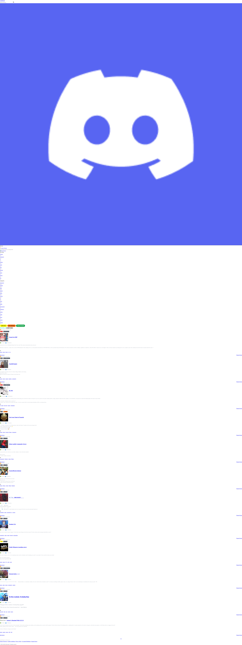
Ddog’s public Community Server (17, 444)
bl (0, 405)
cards (11, 562)
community (14, 378)
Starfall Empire (13, 364)
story (6, 611)
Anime (1, 432)
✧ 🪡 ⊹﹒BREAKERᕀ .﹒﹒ (16, 497)
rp (8, 352)
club (11, 632)
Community (14, 432)
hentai (6, 352)
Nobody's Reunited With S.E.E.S (15, 620)
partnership (9, 512)
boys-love (5, 405)
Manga (10, 432)
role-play (1, 611)
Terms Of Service (3, 641)
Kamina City (12, 524)
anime (1, 352)
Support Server (34, 641)
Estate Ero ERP (13, 337)
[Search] (13, 2)
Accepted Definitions (26, 641)
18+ (6, 562)
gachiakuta (2, 512)
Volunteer (20, 325)
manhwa (10, 378)
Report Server (239, 355)
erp (10, 352)
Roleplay (6, 459)
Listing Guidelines (11, 641)
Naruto (1, 485)
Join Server (2, 355)
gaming (6, 378)
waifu (8, 562)
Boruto (4, 485)
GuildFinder (2, 0)
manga (4, 352)
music (1, 585)
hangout (11, 535)
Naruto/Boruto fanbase (15, 470)
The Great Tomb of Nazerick (16, 417)
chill (9, 632)
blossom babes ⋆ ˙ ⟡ (14, 574)
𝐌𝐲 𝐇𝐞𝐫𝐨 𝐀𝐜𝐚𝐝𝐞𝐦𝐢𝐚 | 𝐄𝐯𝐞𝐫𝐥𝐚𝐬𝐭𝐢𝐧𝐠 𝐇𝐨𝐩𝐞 (19, 596)
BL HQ (11, 390)
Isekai (4, 432)
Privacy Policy (18, 641)
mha (4, 611)
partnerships (15, 535)
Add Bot (3, 325)
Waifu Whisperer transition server (18, 547)
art (11, 512)
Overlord (7, 432)
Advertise (11, 325)
